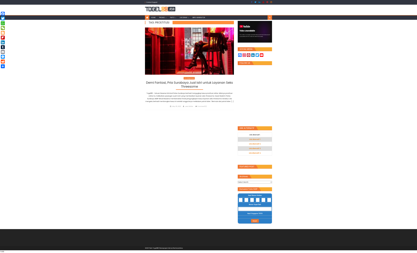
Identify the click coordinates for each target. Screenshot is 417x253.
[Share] (2, 66)
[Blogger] (2, 32)
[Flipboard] (2, 37)
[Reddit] (2, 61)
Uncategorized (189, 78)
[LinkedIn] (2, 42)
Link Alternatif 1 (254, 139)
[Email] (2, 52)
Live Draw (183, 17)
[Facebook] (2, 13)
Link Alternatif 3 (255, 148)
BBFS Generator (199, 17)
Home (153, 17)
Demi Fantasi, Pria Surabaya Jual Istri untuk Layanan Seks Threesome (189, 85)
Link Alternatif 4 (255, 153)
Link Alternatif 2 (255, 144)
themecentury (178, 248)
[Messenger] (2, 56)
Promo (162, 17)
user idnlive (189, 106)
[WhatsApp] (2, 23)
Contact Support (151, 2)
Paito (172, 17)
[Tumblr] (2, 47)
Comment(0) (202, 106)
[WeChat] (2, 28)
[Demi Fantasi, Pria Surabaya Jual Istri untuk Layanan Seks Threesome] (189, 51)
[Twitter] (2, 18)
